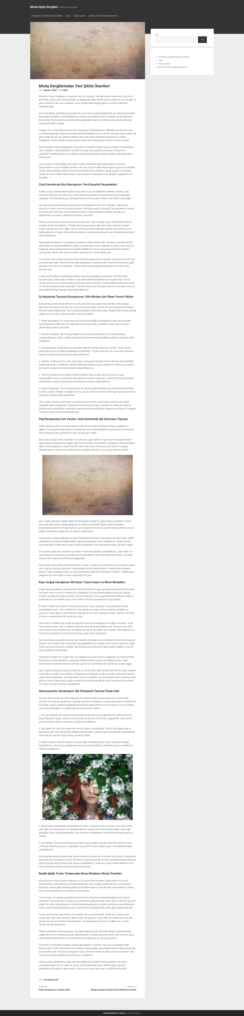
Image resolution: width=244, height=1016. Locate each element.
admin (65, 90)
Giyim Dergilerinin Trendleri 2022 (54, 990)
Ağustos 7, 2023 (49, 90)
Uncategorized (51, 980)
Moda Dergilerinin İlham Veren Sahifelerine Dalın (113, 990)
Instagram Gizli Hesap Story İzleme (46, 16)
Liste (68, 16)
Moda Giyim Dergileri (44, 7)
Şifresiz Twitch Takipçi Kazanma (103, 16)
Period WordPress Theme (114, 1013)
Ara (157, 35)
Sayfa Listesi (79, 16)
